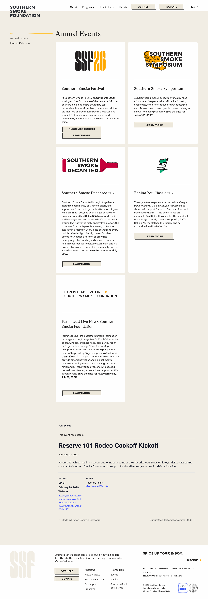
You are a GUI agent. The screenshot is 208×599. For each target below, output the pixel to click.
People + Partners (94, 579)
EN (193, 6)
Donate (171, 7)
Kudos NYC (164, 591)
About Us (90, 569)
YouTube (188, 569)
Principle (153, 591)
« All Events (64, 425)
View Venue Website (97, 486)
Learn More (81, 135)
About (73, 7)
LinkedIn (147, 572)
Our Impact (91, 584)
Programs (88, 7)
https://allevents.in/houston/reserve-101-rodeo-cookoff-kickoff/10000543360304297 (70, 502)
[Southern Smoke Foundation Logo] (22, 565)
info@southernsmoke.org (170, 576)
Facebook (176, 569)
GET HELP (144, 7)
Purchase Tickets (82, 129)
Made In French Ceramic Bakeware (80, 520)
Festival (115, 579)
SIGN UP (192, 560)
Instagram (164, 569)
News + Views (92, 574)
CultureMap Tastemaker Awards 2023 (171, 520)
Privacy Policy (160, 588)
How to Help (106, 7)
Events (123, 7)
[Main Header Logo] (25, 11)
